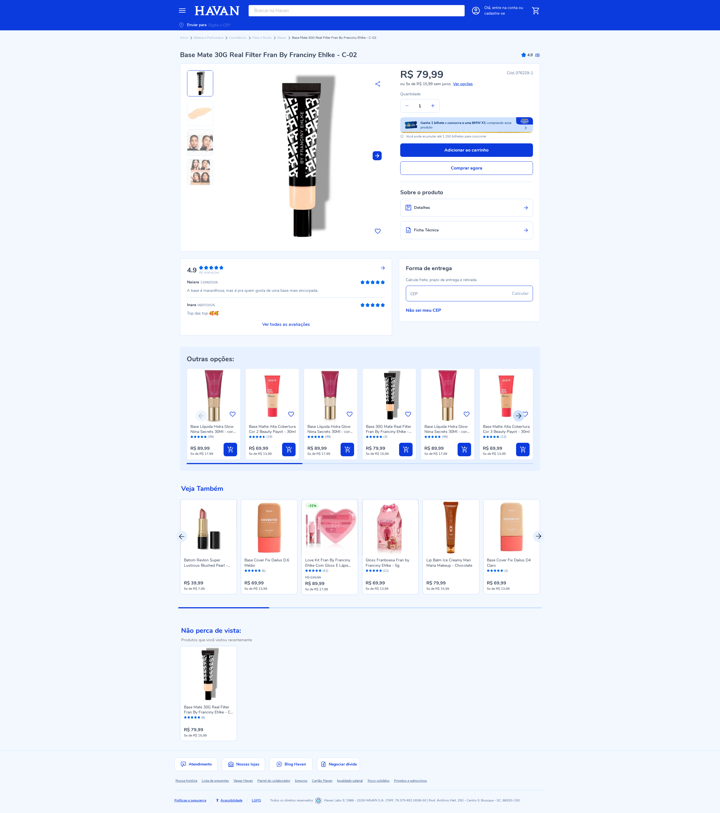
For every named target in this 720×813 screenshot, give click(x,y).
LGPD (256, 800)
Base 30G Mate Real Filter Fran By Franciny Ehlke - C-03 (388, 431)
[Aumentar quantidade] (433, 106)
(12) (503, 437)
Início (184, 37)
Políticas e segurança (190, 800)
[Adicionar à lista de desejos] (377, 231)
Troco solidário (378, 780)
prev (181, 536)
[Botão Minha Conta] (475, 10)
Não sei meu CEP (423, 310)
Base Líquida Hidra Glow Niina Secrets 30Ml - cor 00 (329, 431)
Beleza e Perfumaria (209, 37)
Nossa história (186, 780)
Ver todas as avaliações (286, 324)
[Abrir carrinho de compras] (535, 10)
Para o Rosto (262, 37)
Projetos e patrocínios (410, 780)
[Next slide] (377, 155)
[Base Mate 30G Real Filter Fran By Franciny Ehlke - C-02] (209, 674)
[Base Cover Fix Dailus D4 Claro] (511, 528)
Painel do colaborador (273, 780)
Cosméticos (238, 37)
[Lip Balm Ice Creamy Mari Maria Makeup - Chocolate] (451, 528)
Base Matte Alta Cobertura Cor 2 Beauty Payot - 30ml (272, 429)
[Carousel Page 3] (405, 607)
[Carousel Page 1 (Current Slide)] (223, 607)
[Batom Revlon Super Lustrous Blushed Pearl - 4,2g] (209, 528)
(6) (264, 571)
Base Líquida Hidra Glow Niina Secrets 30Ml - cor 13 (446, 431)
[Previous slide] (201, 415)
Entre (505, 7)
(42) (325, 571)
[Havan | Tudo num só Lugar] (217, 10)
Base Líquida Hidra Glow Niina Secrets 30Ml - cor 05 (212, 431)
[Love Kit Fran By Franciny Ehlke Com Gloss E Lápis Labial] (330, 528)
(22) (386, 571)
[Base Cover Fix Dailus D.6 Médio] (269, 528)
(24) (269, 437)
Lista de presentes (215, 780)
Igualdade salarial (350, 780)
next (538, 536)
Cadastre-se (494, 13)
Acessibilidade (231, 800)
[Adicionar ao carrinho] (230, 449)
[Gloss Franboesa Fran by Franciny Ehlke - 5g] (390, 528)
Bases (282, 37)
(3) (385, 437)
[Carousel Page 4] (496, 607)
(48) (211, 437)
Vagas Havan (243, 780)
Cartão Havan (322, 780)
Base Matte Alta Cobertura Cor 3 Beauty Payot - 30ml (506, 429)
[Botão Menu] (182, 10)
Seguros (301, 780)
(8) (203, 718)
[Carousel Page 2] (314, 607)
